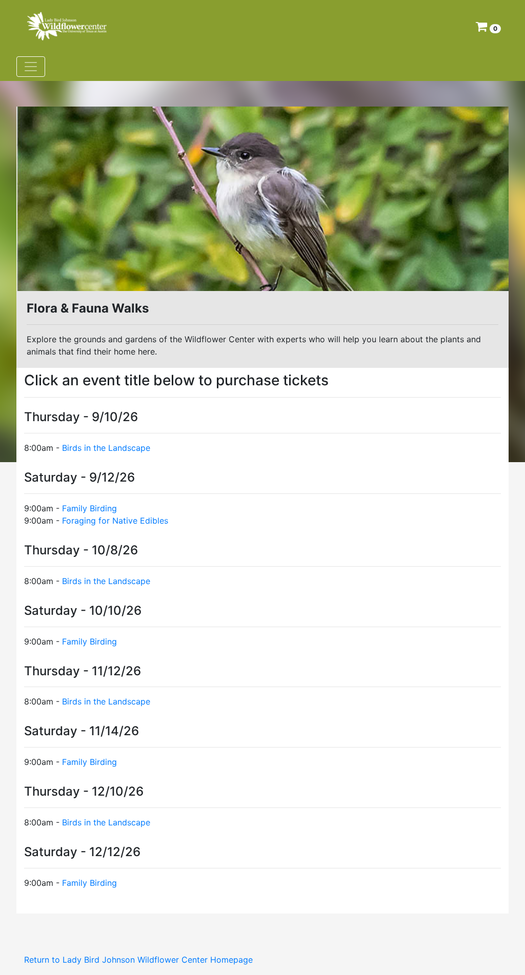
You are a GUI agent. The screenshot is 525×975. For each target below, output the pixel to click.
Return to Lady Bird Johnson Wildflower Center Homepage (138, 960)
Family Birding (89, 508)
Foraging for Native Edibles (115, 520)
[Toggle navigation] (30, 66)
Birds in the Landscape (106, 448)
